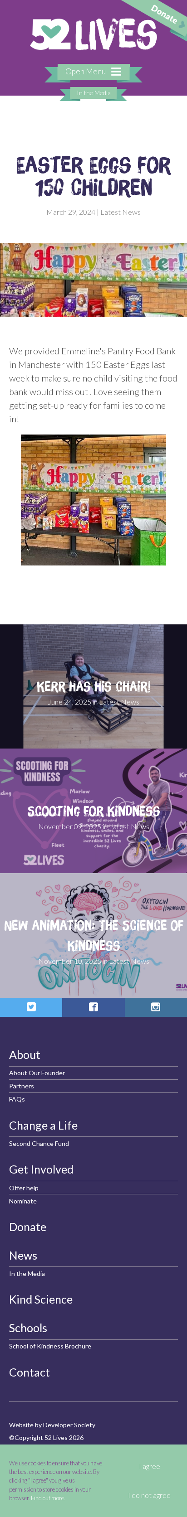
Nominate (23, 1201)
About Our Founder (37, 1073)
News (23, 1255)
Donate (27, 1226)
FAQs (17, 1099)
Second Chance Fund (39, 1143)
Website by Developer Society (52, 1425)
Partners (21, 1086)
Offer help (24, 1188)
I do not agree (149, 1495)
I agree (149, 1466)
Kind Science (41, 1299)
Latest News (120, 212)
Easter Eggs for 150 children (93, 175)
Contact (29, 1372)
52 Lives (93, 34)
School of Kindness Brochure (50, 1346)
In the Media (94, 93)
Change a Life (43, 1125)
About (24, 1054)
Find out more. (48, 1498)
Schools (28, 1327)
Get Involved (41, 1169)
